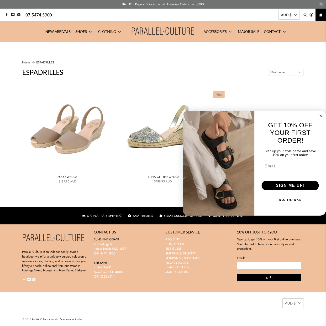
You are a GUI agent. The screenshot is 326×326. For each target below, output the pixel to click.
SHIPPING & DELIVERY (180, 253)
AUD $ (286, 15)
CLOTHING (107, 31)
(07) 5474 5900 (105, 253)
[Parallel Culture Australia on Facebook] (8, 15)
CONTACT (272, 31)
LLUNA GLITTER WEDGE (163, 177)
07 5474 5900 (39, 14)
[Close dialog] (321, 116)
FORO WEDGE (68, 177)
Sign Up (269, 277)
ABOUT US (172, 239)
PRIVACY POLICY (176, 262)
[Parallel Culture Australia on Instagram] (14, 15)
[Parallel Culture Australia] (163, 31)
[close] (321, 4)
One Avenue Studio (71, 319)
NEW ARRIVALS (58, 31)
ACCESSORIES (215, 31)
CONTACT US (174, 244)
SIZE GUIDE (173, 248)
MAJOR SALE (248, 31)
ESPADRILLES (45, 62)
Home (26, 62)
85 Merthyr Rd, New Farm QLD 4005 (108, 269)
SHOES (81, 31)
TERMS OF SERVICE (178, 267)
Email (241, 258)
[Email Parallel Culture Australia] (20, 15)
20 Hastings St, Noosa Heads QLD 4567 (110, 246)
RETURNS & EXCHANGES (182, 258)
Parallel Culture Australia (45, 319)
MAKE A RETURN (176, 272)
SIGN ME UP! (290, 185)
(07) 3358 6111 (104, 276)
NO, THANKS (290, 200)
